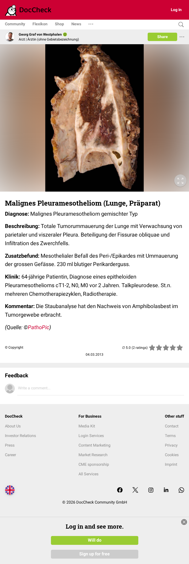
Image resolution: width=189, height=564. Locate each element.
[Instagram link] (151, 490)
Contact (171, 426)
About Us (13, 426)
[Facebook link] (120, 490)
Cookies (172, 454)
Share (162, 36)
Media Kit (87, 426)
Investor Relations (20, 435)
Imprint (171, 464)
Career (10, 454)
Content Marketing (94, 445)
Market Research (93, 454)
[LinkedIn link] (166, 490)
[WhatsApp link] (181, 490)
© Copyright (14, 347)
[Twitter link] (135, 490)
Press (10, 445)
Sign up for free (94, 553)
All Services (88, 474)
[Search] (180, 24)
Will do (94, 540)
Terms (170, 435)
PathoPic (38, 327)
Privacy (171, 445)
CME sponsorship (94, 464)
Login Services (91, 435)
